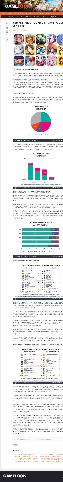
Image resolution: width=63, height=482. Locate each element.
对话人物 (19, 17)
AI (35, 13)
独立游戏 (28, 13)
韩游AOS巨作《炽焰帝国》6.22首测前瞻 (27, 461)
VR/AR (41, 13)
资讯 (9, 13)
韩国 (15, 445)
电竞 (47, 13)
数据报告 (53, 17)
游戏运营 (45, 17)
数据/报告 (26, 30)
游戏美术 (28, 17)
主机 (21, 13)
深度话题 (11, 17)
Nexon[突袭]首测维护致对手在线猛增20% (27, 459)
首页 (3, 13)
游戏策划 (36, 17)
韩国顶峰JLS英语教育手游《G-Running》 (27, 456)
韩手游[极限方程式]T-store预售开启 (25, 454)
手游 (15, 13)
